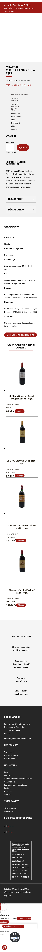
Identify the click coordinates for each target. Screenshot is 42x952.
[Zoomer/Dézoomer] (8, 931)
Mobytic (17, 892)
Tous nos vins (10, 752)
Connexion (8, 811)
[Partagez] (3, 931)
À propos (8, 791)
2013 (8, 85)
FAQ (6, 772)
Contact (7, 794)
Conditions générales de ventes (18, 779)
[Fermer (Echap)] (1, 931)
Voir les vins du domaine (20, 334)
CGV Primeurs (10, 782)
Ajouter (23, 147)
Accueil (7, 5)
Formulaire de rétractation (15, 785)
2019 (29, 85)
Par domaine (9, 759)
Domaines (17, 5)
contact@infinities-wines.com (17, 738)
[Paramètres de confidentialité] (4, 947)
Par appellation (11, 755)
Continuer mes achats (13, 926)
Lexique (7, 788)
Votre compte (10, 808)
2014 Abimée (20, 85)
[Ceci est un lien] (17, 51)
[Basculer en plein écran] (6, 931)
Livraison (8, 775)
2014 (12, 85)
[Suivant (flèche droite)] (3, 934)
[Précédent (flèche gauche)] (1, 934)
